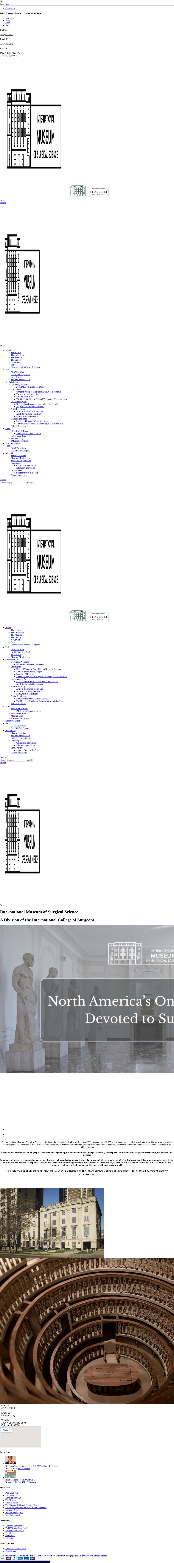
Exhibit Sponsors (18, 426)
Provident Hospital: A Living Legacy (32, 421)
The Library (16, 360)
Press (13, 365)
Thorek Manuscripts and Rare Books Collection (25, 1507)
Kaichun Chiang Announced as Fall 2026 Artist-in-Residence (31, 1466)
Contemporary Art (19, 401)
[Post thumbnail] (10, 1464)
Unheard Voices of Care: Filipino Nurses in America (38, 392)
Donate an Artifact (19, 475)
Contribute (10, 1533)
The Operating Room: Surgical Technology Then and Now (41, 399)
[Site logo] (34, 198)
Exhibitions (16, 389)
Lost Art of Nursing (24, 397)
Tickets (3, 203)
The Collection (17, 355)
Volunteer (9, 1538)
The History (16, 352)
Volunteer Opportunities (21, 460)
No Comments (24, 1468)
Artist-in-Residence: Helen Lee (29, 411)
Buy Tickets (16, 377)
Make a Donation (18, 455)
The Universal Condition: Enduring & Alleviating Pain (39, 424)
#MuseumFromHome (20, 441)
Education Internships (25, 468)
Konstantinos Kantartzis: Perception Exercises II (37, 404)
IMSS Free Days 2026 (20, 374)
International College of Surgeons (25, 367)
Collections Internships (26, 465)
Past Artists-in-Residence (27, 416)
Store (2, 200)
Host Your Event (12, 1515)
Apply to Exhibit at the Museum (30, 406)
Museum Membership (20, 379)
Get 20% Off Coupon (20, 451)
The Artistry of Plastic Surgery (29, 394)
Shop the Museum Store (15, 1548)
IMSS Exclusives (18, 448)
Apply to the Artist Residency (29, 414)
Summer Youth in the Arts (27, 473)
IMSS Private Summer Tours (28, 433)
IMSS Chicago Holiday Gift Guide (20, 1480)
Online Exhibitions (19, 419)
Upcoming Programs (20, 384)
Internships (15, 463)
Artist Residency (18, 409)
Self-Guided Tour (18, 436)
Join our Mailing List (14, 1512)
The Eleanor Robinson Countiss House (22, 1505)
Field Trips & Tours (19, 431)
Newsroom (15, 362)
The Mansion (16, 357)
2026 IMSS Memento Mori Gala (30, 387)
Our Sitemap (10, 1551)
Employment (16, 470)
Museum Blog (17, 438)
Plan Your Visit (17, 372)
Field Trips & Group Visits (16, 1528)
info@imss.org (6, 44)
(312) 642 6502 (6, 34)
